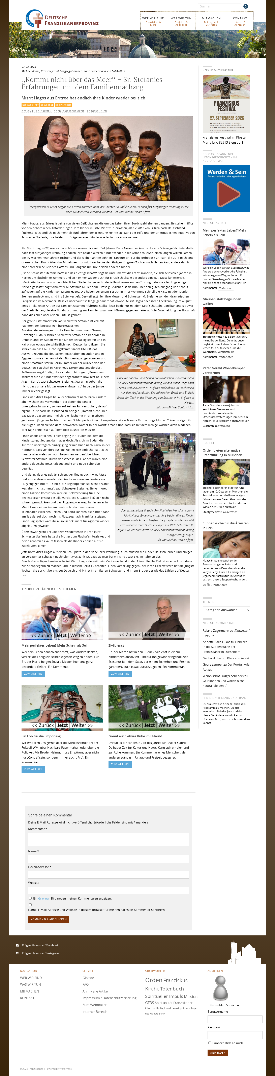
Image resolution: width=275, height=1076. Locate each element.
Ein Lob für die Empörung (41, 736)
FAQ (86, 984)
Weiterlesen (226, 288)
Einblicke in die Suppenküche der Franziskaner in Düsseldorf (225, 647)
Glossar (88, 977)
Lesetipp (177, 1008)
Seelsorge (47, 105)
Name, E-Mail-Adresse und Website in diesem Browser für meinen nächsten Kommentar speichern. (96, 910)
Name (33, 851)
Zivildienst (116, 645)
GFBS (149, 1002)
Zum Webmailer (95, 1005)
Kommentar (37, 829)
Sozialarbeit (63, 105)
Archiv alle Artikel (96, 991)
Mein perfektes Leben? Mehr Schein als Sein (55, 645)
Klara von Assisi (238, 658)
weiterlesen (230, 512)
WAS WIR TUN (181, 21)
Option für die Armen (37, 111)
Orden (153, 980)
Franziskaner (68, 18)
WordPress (65, 1068)
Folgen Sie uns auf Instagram (40, 953)
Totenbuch (172, 988)
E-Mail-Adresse (39, 867)
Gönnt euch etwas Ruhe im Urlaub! (135, 736)
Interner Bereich (95, 1011)
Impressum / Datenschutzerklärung (109, 998)
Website (33, 883)
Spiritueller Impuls (164, 996)
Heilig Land (163, 1008)
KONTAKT (240, 21)
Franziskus (175, 980)
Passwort (214, 1027)
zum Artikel (33, 673)
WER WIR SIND (153, 21)
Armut (186, 1008)
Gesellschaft (30, 105)
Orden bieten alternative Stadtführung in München (222, 452)
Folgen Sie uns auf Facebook (40, 945)
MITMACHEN (211, 21)
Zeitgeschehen (97, 111)
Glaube (150, 1008)
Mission (191, 996)
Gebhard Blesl (212, 658)
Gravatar (44, 898)
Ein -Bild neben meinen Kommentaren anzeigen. (72, 898)
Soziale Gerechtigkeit (69, 111)
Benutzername (218, 1011)
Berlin (162, 1013)
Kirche (152, 988)
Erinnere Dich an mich (227, 1043)
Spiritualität (164, 1002)
